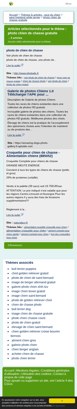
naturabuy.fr (21, 222)
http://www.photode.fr (26, 73)
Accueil (9, 370)
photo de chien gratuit (17, 84)
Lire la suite (13, 65)
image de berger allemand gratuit (33, 282)
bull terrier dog (21, 309)
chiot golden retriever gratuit (30, 273)
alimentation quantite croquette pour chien (45, 227)
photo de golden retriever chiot (32, 300)
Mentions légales (27, 370)
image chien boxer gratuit (28, 291)
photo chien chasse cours (28, 318)
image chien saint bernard (29, 295)
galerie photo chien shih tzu (30, 286)
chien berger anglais (25, 349)
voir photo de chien (57, 81)
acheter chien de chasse (28, 353)
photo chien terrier (24, 358)
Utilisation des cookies (36, 373)
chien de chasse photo (34, 81)
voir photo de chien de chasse (39, 77)
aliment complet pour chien (35, 234)
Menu (68, 3)
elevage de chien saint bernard (32, 327)
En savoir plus (59, 406)
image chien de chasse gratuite (32, 313)
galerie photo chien (24, 344)
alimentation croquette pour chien (26, 230)
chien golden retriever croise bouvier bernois (35, 333)
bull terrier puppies (24, 268)
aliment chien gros (24, 340)
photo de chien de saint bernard (32, 277)
